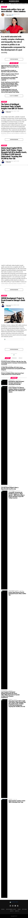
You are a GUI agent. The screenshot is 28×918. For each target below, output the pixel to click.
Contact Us (17, 911)
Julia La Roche (9, 15)
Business (2, 909)
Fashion (19, 909)
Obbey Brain (8, 162)
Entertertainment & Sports (11, 909)
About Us (11, 911)
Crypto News (24, 909)
